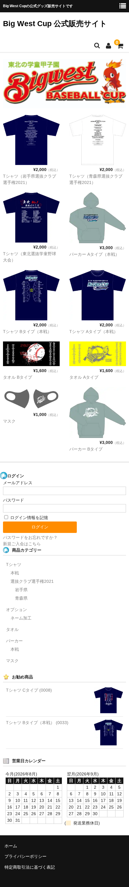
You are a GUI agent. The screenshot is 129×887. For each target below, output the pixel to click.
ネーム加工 (21, 618)
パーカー (14, 640)
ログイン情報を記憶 (28, 517)
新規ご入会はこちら (22, 543)
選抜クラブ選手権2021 (32, 581)
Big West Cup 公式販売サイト (55, 23)
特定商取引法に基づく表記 (29, 867)
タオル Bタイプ (17, 377)
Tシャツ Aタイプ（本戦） (93, 331)
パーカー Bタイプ (86, 449)
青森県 (21, 598)
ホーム (10, 845)
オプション (16, 609)
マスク (9, 421)
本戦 (14, 572)
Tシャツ (13, 564)
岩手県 (21, 589)
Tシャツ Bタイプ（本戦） (27, 331)
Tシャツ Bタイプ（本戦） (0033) (37, 722)
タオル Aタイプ (83, 377)
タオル (12, 629)
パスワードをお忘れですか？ (30, 537)
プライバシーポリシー (25, 856)
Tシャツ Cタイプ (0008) (29, 690)
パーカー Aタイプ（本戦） (94, 254)
